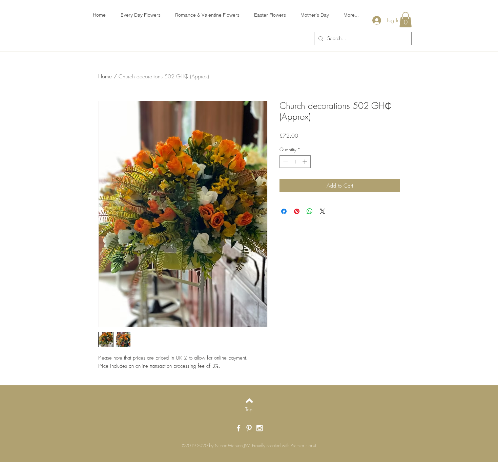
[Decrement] (285, 162)
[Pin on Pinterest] (297, 211)
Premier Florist (303, 445)
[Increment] (305, 162)
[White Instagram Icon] (259, 428)
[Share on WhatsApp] (310, 211)
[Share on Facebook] (284, 211)
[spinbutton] (295, 162)
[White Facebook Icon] (238, 428)
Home (105, 76)
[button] (405, 19)
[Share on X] (322, 211)
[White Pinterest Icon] (249, 428)
